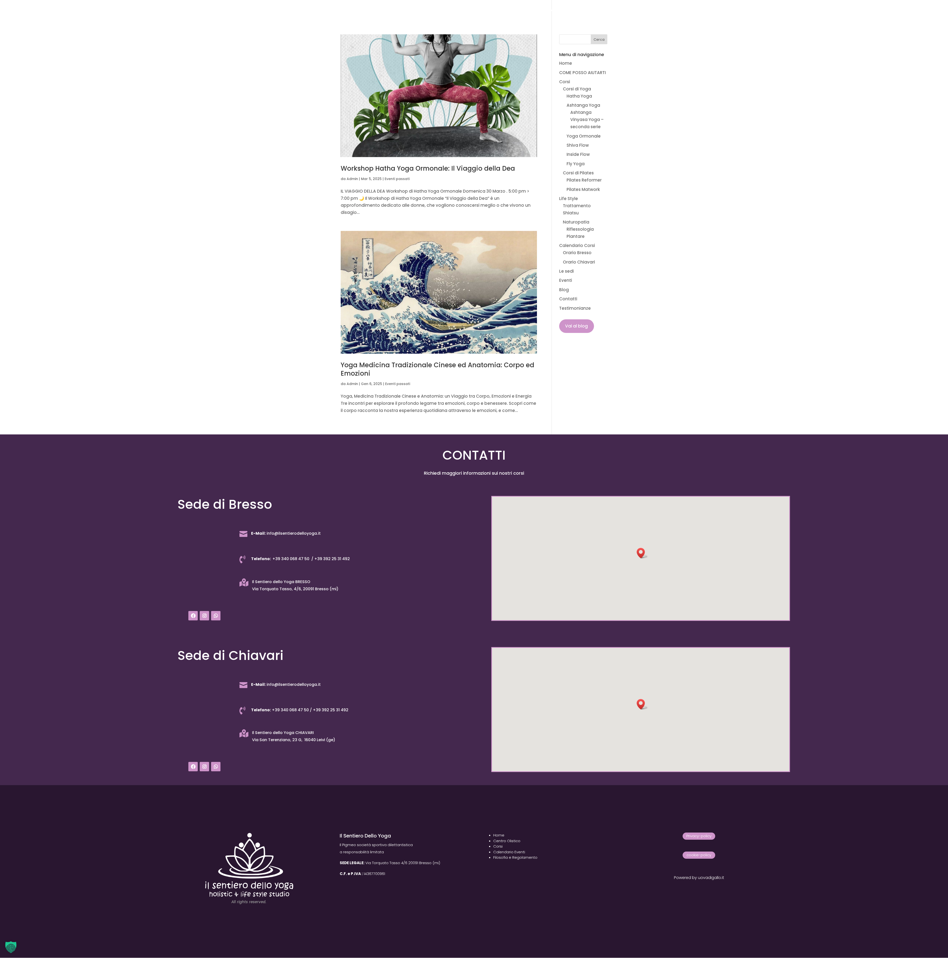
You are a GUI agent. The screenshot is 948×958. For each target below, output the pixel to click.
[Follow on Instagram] (204, 615)
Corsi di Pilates (578, 173)
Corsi (394, 11)
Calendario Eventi (509, 852)
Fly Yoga (576, 164)
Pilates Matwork (583, 189)
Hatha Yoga (579, 96)
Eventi (518, 11)
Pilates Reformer (584, 180)
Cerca (599, 39)
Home (326, 11)
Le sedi (498, 11)
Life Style (421, 11)
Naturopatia (576, 222)
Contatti (558, 11)
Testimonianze (590, 11)
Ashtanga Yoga (583, 105)
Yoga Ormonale (584, 136)
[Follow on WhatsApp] (215, 615)
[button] (642, 553)
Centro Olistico (506, 840)
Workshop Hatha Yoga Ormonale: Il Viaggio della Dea (428, 168)
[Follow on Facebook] (193, 615)
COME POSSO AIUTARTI (360, 11)
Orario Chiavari (579, 262)
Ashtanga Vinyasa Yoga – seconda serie (587, 119)
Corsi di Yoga (577, 89)
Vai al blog (576, 326)
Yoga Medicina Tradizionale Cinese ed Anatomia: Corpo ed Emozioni (437, 369)
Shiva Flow (578, 145)
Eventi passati (397, 178)
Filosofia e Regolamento (515, 857)
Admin (352, 178)
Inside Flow (578, 154)
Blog (537, 11)
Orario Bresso (577, 253)
